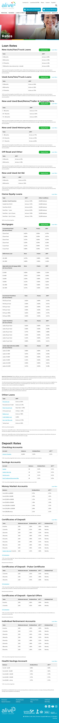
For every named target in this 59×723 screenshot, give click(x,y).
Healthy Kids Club (7, 472)
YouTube (52, 706)
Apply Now (44, 50)
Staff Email (47, 699)
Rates (42, 2)
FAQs (31, 701)
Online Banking (50, 9)
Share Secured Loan (7, 408)
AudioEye (18, 701)
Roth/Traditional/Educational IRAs (11, 478)
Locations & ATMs (34, 2)
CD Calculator (5, 555)
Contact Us (25, 2)
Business (11, 12)
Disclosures (4, 699)
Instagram (56, 706)
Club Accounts (6, 475)
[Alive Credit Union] (9, 5)
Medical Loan (6, 414)
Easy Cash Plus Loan (7, 420)
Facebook (46, 706)
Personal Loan (6, 401)
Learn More (54, 50)
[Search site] (56, 5)
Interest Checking (7, 454)
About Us (55, 12)
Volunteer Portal (34, 699)
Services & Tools (31, 12)
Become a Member (33, 9)
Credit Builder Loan (7, 417)
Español (53, 2)
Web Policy (47, 701)
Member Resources (44, 12)
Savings (4, 469)
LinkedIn (49, 706)
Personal (4, 12)
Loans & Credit (20, 12)
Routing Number (20, 699)
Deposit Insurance (5, 701)
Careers (48, 2)
